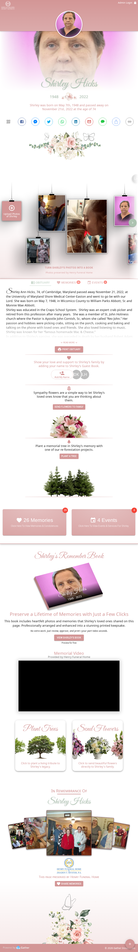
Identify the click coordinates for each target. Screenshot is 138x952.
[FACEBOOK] (22, 122)
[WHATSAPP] (62, 122)
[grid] (69, 225)
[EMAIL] (89, 122)
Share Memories (71, 883)
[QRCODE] (8, 122)
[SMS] (103, 122)
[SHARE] (116, 122)
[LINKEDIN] (76, 122)
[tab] (40, 282)
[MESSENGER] (35, 122)
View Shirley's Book (69, 637)
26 (65, 510)
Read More (69, 342)
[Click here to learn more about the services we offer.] (69, 866)
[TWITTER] (49, 122)
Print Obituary (71, 349)
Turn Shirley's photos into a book (69, 267)
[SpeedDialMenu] (130, 944)
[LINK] (130, 122)
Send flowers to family (69, 406)
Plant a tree (69, 456)
